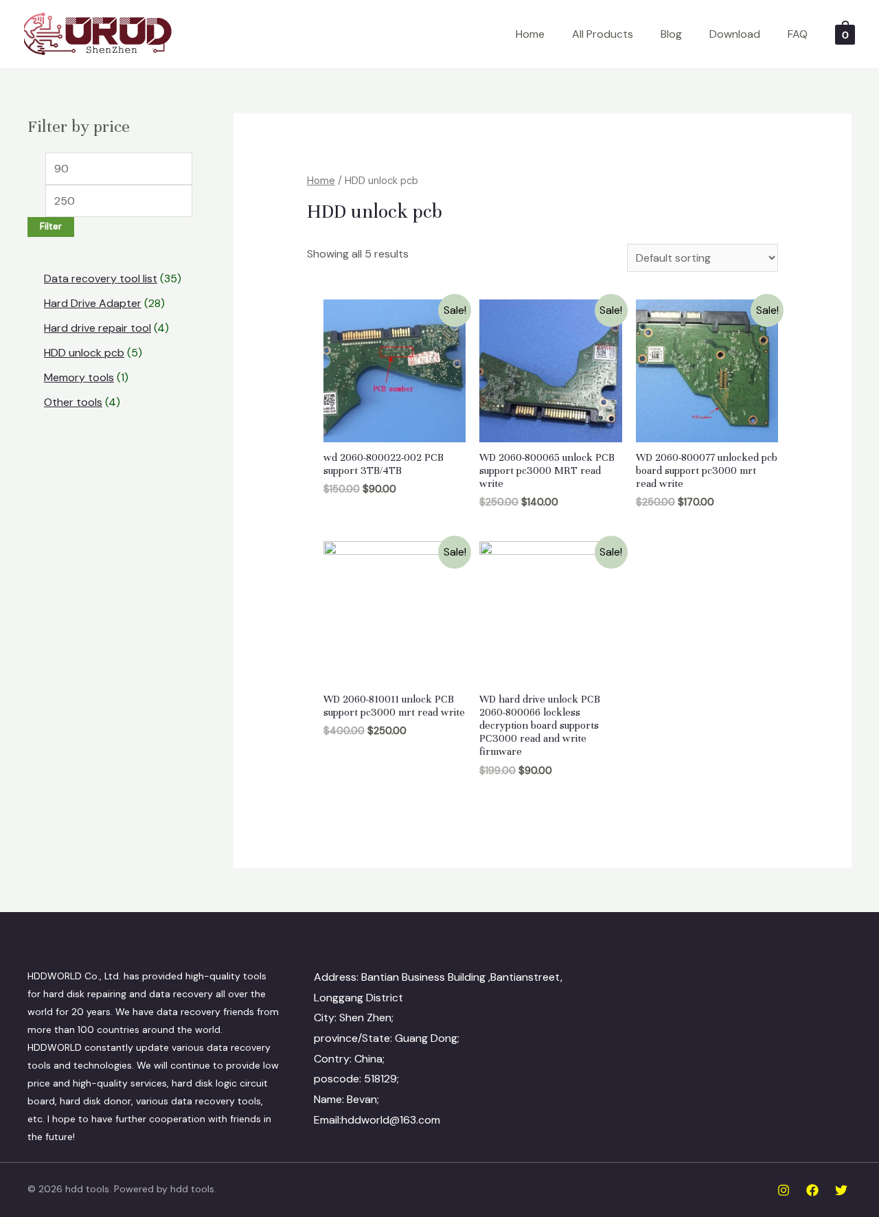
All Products (602, 34)
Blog (671, 34)
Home (530, 34)
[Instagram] (783, 1190)
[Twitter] (841, 1190)
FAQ (798, 34)
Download (734, 34)
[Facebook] (812, 1190)
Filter (51, 226)
